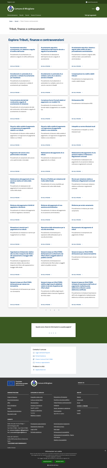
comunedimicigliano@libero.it (18, 432)
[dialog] (53, 458)
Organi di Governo (12, 397)
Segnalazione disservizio (37, 427)
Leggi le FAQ (34, 429)
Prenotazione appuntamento (38, 424)
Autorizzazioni (57, 411)
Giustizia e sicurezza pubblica (61, 400)
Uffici (8, 403)
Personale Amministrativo (14, 411)
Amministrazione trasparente (61, 424)
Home (10, 21)
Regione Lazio (11, 2)
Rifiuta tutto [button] (60, 461)
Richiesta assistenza (36, 432)
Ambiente (56, 405)
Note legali (57, 429)
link (68, 458)
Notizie (79, 397)
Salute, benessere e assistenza (62, 408)
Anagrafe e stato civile (37, 397)
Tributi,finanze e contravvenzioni (62, 403)
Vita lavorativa (34, 403)
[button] (53, 465)
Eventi (78, 413)
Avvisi (78, 403)
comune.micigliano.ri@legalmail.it (19, 430)
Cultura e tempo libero (37, 400)
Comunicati (80, 400)
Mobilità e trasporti (36, 415)
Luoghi (79, 410)
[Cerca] (98, 9)
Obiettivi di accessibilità (60, 440)
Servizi (16, 21)
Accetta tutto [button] (47, 461)
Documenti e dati (12, 414)
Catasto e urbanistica (36, 410)
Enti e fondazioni (11, 405)
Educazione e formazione (60, 397)
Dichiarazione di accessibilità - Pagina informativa (64, 436)
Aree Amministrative (13, 400)
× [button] (105, 450)
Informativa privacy (59, 427)
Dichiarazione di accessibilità (61, 432)
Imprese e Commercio (36, 405)
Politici (9, 408)
